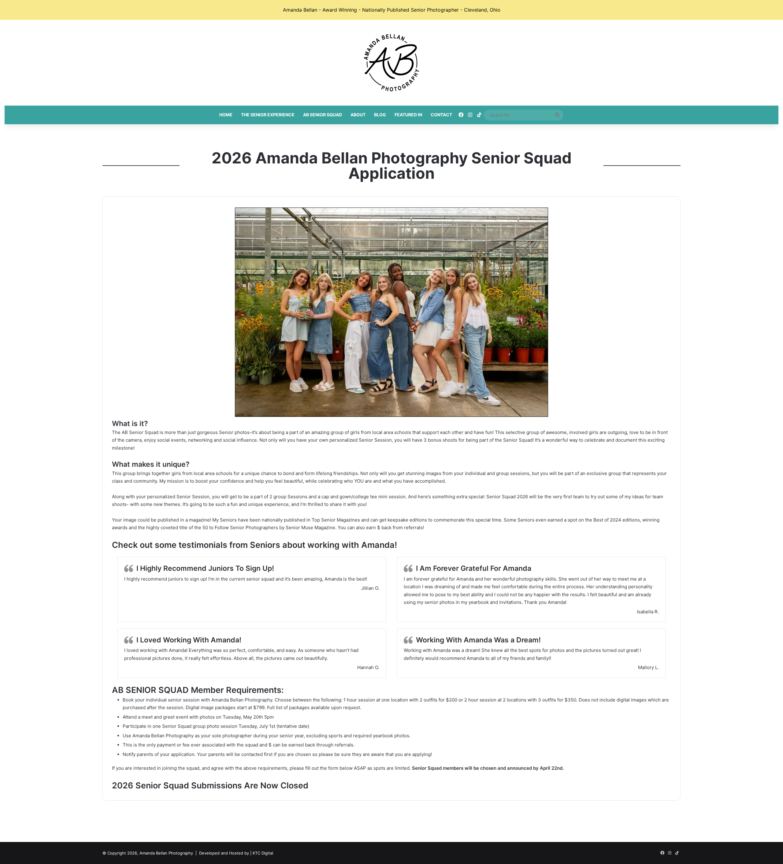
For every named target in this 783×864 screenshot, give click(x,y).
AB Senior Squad (322, 114)
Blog (380, 114)
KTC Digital (263, 853)
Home (225, 114)
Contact (441, 114)
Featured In (408, 114)
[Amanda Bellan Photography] (391, 62)
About (358, 114)
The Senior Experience (268, 114)
